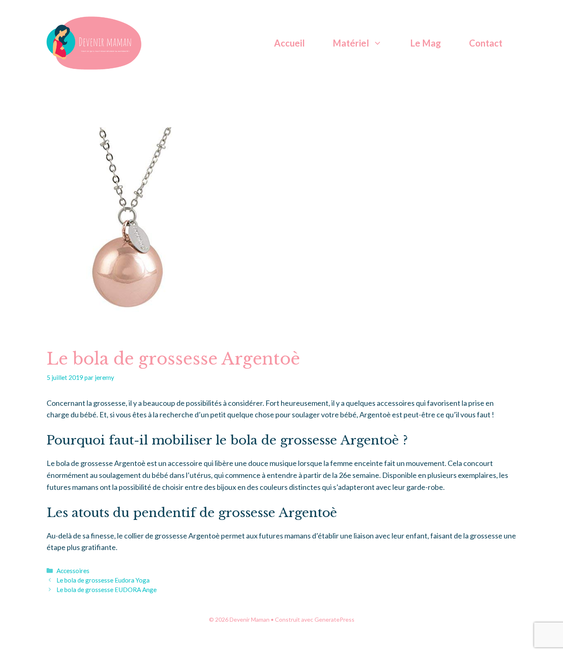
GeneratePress (334, 619)
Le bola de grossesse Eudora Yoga (103, 580)
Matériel (351, 43)
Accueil (289, 43)
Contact (485, 43)
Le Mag (425, 43)
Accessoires (72, 570)
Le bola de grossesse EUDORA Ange (106, 589)
